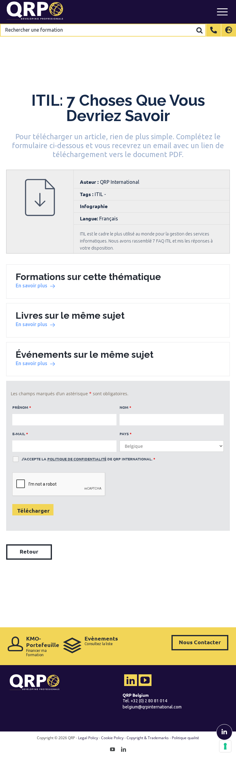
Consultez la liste (101, 640)
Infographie (94, 206)
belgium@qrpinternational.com (152, 706)
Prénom (21, 407)
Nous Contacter (200, 641)
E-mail (20, 433)
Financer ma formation (41, 646)
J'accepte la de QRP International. (88, 458)
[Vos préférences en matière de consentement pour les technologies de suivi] (225, 746)
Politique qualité (185, 737)
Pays (126, 433)
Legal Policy (88, 737)
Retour (29, 551)
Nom (125, 407)
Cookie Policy (112, 737)
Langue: (89, 218)
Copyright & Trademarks (148, 737)
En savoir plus (31, 285)
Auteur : (90, 182)
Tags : (87, 194)
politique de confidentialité (76, 458)
